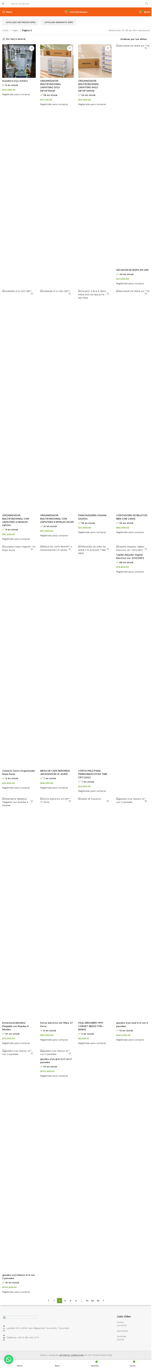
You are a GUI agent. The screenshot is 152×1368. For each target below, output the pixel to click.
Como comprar (122, 1324)
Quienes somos (121, 1338)
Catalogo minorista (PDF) (59, 22)
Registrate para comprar (16, 94)
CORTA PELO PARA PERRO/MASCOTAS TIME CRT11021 (92, 774)
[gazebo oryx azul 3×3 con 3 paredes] (133, 908)
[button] (8, 1359)
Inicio (5, 30)
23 (98, 1300)
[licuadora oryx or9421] (19, 61)
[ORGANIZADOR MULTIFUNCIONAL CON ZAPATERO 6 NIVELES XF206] (57, 401)
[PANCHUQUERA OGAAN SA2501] (95, 401)
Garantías (122, 1330)
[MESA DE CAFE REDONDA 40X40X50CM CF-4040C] (57, 656)
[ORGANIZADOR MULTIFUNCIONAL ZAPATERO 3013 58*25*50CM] (57, 61)
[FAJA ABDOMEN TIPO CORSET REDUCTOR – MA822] (95, 908)
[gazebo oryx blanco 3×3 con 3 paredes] (19, 1160)
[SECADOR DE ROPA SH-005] (133, 155)
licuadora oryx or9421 (15, 80)
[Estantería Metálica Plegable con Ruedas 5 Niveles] (19, 908)
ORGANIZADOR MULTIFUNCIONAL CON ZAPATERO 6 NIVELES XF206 (57, 518)
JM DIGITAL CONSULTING (71, 1355)
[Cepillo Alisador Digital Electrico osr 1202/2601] (133, 548)
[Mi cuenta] (3, 4)
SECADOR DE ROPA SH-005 (132, 269)
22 (92, 1300)
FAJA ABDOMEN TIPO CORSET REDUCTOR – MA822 (91, 1026)
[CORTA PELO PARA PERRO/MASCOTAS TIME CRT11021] (95, 656)
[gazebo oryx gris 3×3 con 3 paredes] (57, 1052)
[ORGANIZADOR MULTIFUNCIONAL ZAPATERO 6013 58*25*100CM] (95, 61)
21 (87, 1300)
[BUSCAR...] (147, 4)
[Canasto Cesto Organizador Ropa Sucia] (19, 656)
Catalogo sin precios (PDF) (21, 22)
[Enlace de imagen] (19, 1318)
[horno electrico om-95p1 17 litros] (57, 908)
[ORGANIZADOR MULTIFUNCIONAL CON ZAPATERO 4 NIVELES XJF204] (19, 401)
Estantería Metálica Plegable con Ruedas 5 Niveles (15, 1026)
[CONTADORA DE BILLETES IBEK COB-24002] (133, 401)
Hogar (15, 30)
